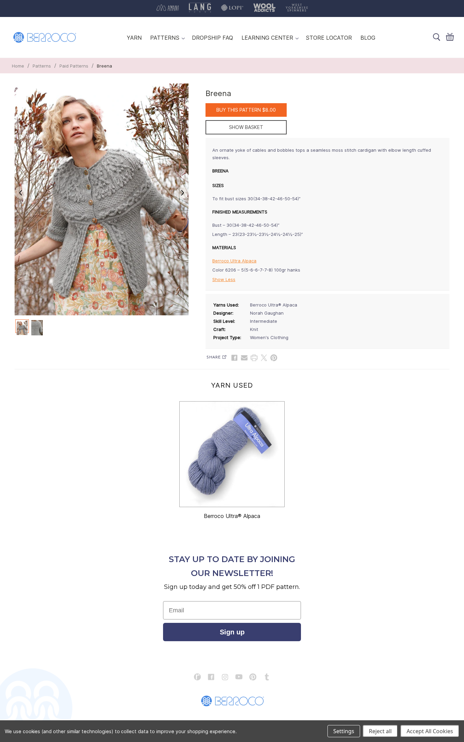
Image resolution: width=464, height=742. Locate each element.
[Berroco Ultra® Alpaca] (232, 454)
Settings (343, 731)
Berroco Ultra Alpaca (234, 260)
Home (18, 66)
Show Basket (246, 127)
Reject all (380, 731)
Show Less (223, 279)
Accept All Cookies (430, 731)
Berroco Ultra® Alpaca (232, 516)
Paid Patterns (73, 66)
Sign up (232, 632)
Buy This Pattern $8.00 (246, 110)
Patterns (42, 66)
